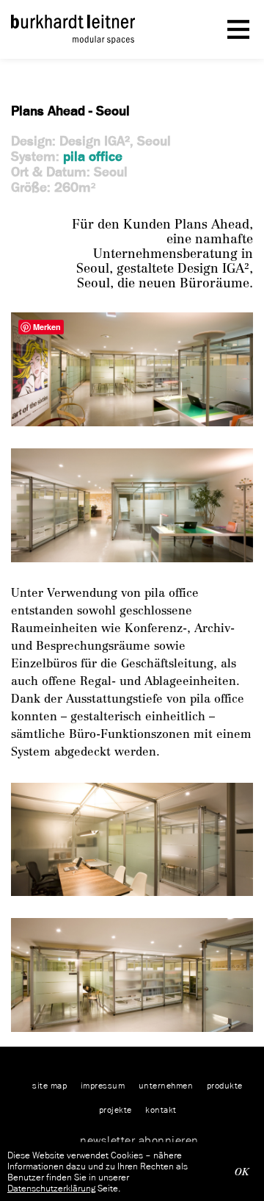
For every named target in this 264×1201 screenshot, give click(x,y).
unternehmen (166, 1085)
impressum (103, 1085)
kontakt (161, 1109)
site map (49, 1085)
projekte (115, 1109)
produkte (225, 1085)
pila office (92, 156)
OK (242, 1172)
